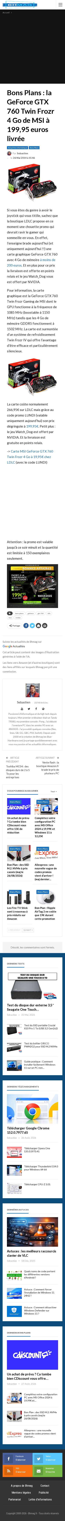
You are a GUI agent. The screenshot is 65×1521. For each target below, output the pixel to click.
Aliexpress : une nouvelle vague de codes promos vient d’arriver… (40, 1433)
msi (10, 618)
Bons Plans (34, 148)
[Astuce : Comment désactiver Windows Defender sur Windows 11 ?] (14, 1311)
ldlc (49, 613)
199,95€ (32, 426)
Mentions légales (21, 1492)
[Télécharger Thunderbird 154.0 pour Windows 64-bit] (14, 1170)
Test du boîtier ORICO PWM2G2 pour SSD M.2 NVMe (40, 1045)
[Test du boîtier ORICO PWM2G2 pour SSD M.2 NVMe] (14, 1047)
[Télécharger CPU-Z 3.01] (14, 1188)
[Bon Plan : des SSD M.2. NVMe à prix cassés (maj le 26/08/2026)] (19, 853)
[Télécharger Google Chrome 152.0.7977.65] (32, 1109)
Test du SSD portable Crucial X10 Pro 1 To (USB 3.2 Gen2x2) (41, 1027)
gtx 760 (41, 613)
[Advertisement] (32, 48)
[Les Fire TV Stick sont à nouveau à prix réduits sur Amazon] (19, 896)
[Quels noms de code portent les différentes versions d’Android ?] (14, 1275)
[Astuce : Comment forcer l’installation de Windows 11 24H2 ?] (14, 1293)
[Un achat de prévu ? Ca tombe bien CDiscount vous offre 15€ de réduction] (19, 806)
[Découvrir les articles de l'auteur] (32, 690)
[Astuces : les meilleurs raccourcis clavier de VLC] (32, 1232)
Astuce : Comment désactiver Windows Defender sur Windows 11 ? (40, 1310)
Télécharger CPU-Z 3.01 (37, 1184)
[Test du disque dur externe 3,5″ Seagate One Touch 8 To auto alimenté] (32, 986)
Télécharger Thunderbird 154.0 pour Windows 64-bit (41, 1168)
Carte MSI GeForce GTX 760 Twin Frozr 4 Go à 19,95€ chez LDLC (30, 456)
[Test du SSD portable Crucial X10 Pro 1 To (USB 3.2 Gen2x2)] (14, 1029)
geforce (31, 613)
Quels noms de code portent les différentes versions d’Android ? (39, 1274)
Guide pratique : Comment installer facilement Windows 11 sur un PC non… (39, 1064)
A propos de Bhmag (22, 1485)
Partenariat (14, 1499)
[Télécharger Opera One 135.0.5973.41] (14, 1152)
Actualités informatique (17, 148)
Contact (45, 1485)
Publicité (44, 1492)
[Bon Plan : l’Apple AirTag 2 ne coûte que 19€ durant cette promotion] (46, 896)
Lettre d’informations (40, 1499)
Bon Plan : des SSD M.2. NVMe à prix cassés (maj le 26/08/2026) (40, 1415)
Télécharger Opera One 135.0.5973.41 (37, 1150)
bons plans (19, 613)
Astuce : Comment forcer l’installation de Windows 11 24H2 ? (39, 1292)
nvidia (18, 618)
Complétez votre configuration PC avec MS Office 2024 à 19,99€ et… (40, 1397)
